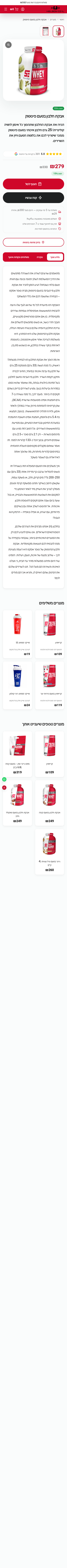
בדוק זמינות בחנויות (31, 242)
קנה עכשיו (31, 197)
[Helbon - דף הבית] (55, 9)
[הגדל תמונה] (33, 70)
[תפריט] (6, 9)
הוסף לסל (31, 184)
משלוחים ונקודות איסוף (18, 256)
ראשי (62, 19)
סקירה (40, 256)
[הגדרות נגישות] (4, 787)
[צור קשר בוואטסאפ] (4, 779)
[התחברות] (23, 9)
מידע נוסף (55, 256)
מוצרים (53, 19)
